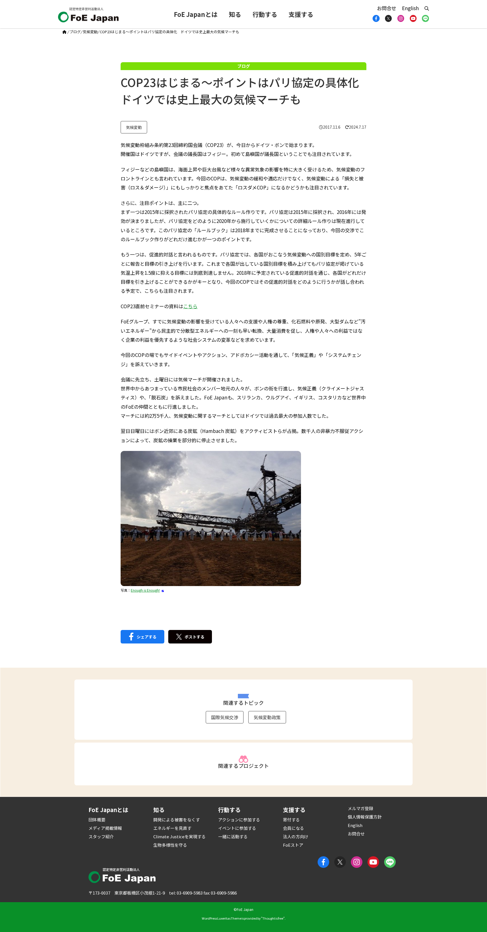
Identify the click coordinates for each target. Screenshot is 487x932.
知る (235, 14)
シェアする (146, 637)
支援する (301, 14)
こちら (190, 306)
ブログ (75, 31)
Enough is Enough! (145, 590)
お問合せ (386, 8)
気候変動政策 (267, 717)
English (410, 8)
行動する (265, 14)
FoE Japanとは (196, 14)
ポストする (194, 637)
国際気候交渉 (224, 717)
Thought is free (272, 918)
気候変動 (90, 31)
